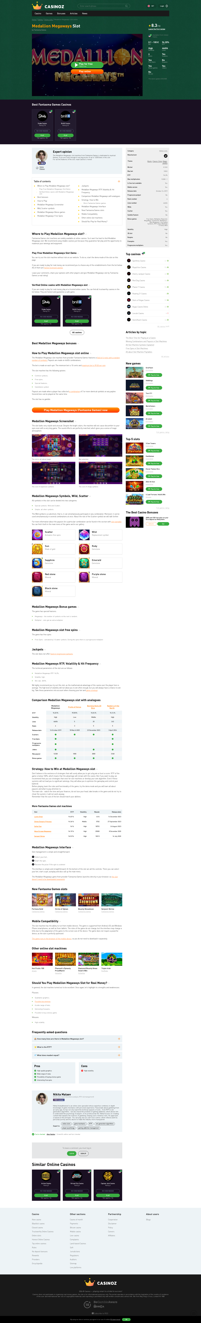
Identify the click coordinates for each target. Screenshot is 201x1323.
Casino (38, 13)
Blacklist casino (38, 1223)
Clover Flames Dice (153, 469)
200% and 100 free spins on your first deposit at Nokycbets (157, 518)
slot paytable (116, 521)
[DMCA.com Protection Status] (99, 1307)
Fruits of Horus (74, 707)
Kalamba (58, 973)
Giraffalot (149, 368)
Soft (71, 1247)
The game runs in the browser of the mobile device (51, 938)
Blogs (148, 1219)
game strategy (92, 690)
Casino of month (76, 1219)
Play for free (155, 375)
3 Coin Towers (151, 443)
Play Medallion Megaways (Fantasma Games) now (75, 410)
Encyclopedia (37, 1263)
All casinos (77, 332)
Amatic (34, 971)
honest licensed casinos (53, 268)
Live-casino (74, 1235)
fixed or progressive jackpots (61, 654)
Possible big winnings (42, 1001)
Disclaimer (112, 1223)
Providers (36, 1259)
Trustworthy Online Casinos (43, 1231)
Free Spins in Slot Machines (137, 348)
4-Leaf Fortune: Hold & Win (155, 494)
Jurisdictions (75, 1251)
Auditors (73, 1259)
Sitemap (73, 1263)
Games (49, 13)
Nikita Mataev (42, 168)
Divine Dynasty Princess (43, 821)
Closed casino (37, 1227)
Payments (74, 1223)
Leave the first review (156, 29)
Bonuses (61, 13)
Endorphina (149, 446)
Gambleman (150, 456)
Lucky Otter (38, 817)
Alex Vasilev (51, 1134)
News (84, 13)
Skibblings (149, 380)
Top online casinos (39, 1243)
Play (42, 135)
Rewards (35, 1255)
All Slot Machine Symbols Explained (140, 345)
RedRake (104, 971)
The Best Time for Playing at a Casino (141, 338)
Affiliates (111, 1235)
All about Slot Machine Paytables (139, 352)
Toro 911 (149, 393)
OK (126, 1319)
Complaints (74, 1239)
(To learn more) (115, 1319)
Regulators (74, 1255)
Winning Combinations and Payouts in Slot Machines (146, 341)
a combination (74, 391)
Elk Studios (149, 370)
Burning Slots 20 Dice (94, 707)
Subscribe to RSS (101, 1313)
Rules (34, 1247)
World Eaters (150, 406)
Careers (111, 1231)
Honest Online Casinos (41, 1239)
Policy (110, 1227)
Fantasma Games (38, 911)
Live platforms (75, 1267)
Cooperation (113, 1219)
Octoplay (148, 497)
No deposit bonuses (40, 1251)
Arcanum (149, 419)
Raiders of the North (113, 707)
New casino (36, 1219)
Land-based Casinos (78, 1243)
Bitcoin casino (75, 1227)
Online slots (36, 1235)
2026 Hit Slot (150, 482)
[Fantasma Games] (165, 156)
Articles (73, 13)
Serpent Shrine (39, 836)
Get (163, 524)
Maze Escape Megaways (42, 831)
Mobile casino (75, 1231)
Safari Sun (38, 826)
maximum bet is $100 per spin (93, 365)
